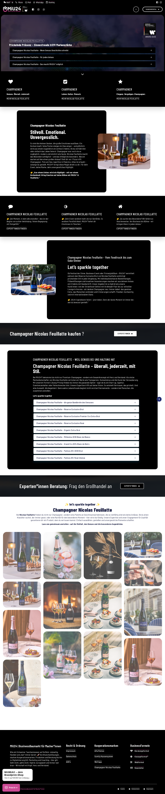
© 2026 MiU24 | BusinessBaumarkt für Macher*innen (28, 789)
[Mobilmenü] (136, 9)
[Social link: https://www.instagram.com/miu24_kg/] (161, 2)
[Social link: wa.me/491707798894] (45, 9)
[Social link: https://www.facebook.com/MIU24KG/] (157, 2)
